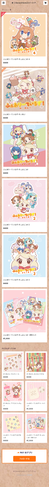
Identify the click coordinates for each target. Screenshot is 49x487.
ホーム (4, 10)
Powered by (22, 475)
